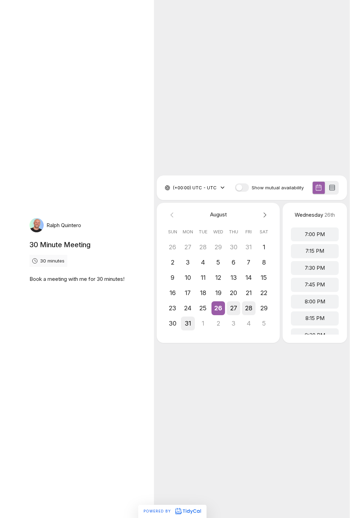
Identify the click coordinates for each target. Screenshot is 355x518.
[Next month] (263, 215)
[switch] (242, 187)
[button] (218, 308)
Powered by (158, 511)
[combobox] (173, 187)
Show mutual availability (278, 187)
